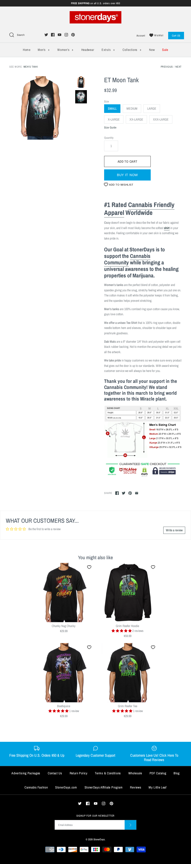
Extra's (108, 50)
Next (178, 66)
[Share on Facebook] (117, 493)
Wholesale (135, 773)
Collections (132, 50)
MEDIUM (131, 108)
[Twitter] (46, 34)
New (152, 50)
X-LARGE (114, 119)
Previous (167, 66)
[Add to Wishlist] (89, 567)
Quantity (108, 138)
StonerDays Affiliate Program (104, 787)
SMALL (112, 108)
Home (27, 50)
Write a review (174, 530)
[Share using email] (136, 493)
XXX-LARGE (161, 119)
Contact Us (55, 773)
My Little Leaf (158, 787)
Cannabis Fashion (36, 787)
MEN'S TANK (31, 66)
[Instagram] (66, 34)
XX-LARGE (136, 119)
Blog (177, 773)
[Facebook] (53, 34)
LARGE (151, 108)
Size (106, 101)
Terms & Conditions (108, 773)
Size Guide (110, 127)
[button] (122, 631)
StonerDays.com (66, 787)
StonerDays (99, 839)
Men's (44, 50)
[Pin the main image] (130, 493)
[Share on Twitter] (123, 493)
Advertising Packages (25, 773)
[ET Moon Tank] (41, 108)
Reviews (135, 787)
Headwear (87, 50)
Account (140, 35)
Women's (65, 50)
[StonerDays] (95, 14)
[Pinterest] (73, 34)
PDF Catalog (158, 773)
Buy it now (127, 175)
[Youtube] (59, 34)
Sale (165, 50)
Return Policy (79, 773)
